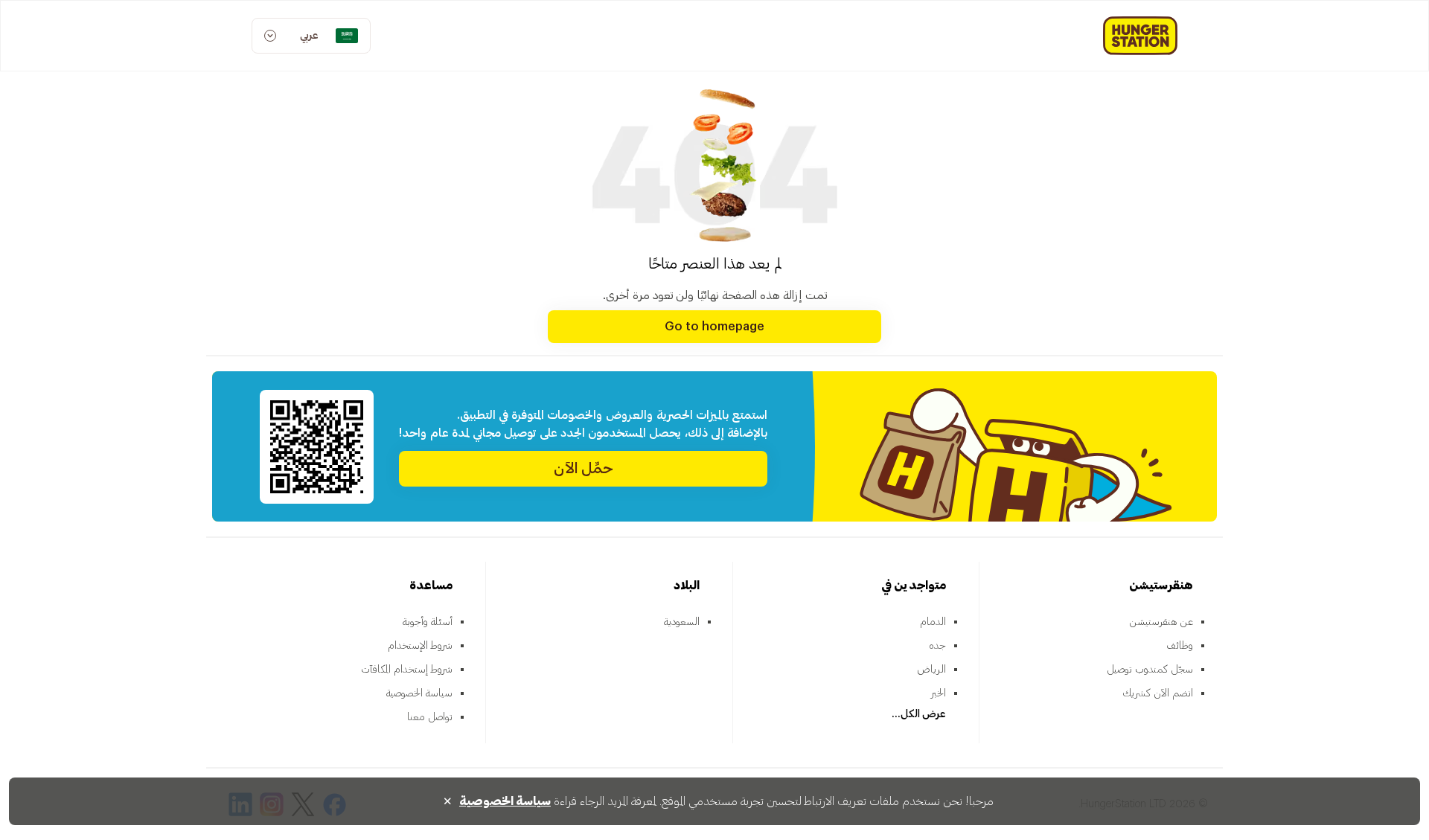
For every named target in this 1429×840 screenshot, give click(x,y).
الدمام (933, 622)
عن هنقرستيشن (1161, 622)
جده (937, 646)
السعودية (682, 622)
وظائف (1179, 646)
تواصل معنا (430, 717)
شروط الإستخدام (420, 646)
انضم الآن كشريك (1157, 693)
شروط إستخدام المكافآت (407, 669)
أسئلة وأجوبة (428, 622)
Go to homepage (714, 327)
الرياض (931, 669)
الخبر (938, 693)
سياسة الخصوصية (419, 693)
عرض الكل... (919, 714)
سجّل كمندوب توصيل (1150, 669)
